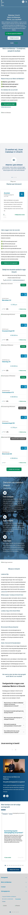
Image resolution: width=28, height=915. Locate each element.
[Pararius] (21, 906)
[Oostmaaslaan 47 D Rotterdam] (14, 381)
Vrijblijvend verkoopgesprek (10, 263)
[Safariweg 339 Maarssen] (14, 351)
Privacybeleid (18, 898)
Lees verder (8, 857)
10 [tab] (22, 226)
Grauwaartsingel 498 (8, 423)
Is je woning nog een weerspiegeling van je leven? (13, 832)
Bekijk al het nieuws (14, 869)
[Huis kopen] (14, 537)
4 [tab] (11, 226)
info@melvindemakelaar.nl (19, 280)
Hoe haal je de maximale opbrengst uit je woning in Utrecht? (14, 711)
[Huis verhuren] (14, 517)
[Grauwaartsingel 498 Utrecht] (14, 412)
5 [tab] (13, 226)
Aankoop (10, 813)
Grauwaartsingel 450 (8, 331)
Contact (3, 886)
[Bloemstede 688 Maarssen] (14, 443)
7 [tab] (17, 226)
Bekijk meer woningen (14, 469)
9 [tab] (20, 226)
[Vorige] (12, 749)
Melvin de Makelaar (6, 882)
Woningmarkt (5, 813)
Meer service (7, 488)
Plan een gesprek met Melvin (14, 33)
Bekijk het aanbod (14, 38)
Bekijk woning (23, 309)
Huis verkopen (8, 497)
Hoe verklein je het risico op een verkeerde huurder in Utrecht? (11, 731)
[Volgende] (15, 749)
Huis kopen (7, 541)
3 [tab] (16, 177)
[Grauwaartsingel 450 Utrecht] (14, 320)
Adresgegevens (5, 891)
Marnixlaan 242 (6, 300)
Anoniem (7, 193)
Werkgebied (4, 877)
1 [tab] (12, 177)
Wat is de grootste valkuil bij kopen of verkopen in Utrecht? (13, 718)
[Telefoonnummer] (23, 2)
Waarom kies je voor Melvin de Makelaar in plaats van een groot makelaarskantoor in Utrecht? (13, 704)
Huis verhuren (8, 521)
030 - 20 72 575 (8, 280)
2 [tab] (14, 177)
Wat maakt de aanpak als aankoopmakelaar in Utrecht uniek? (12, 725)
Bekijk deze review (20, 214)
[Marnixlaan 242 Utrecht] (14, 289)
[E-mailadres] (7, 796)
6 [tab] (15, 226)
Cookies (3, 901)
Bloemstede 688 (7, 454)
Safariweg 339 (6, 361)
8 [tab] (19, 226)
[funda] (7, 906)
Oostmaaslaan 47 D (8, 392)
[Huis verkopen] (14, 493)
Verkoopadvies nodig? (9, 104)
